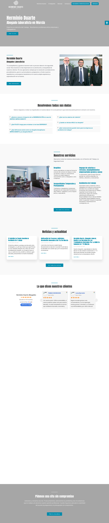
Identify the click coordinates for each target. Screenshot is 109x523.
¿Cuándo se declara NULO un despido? (71, 122)
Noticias (60, 3)
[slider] (54, 300)
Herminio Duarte (41, 3)
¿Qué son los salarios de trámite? (69, 117)
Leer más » (11, 256)
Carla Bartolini (80, 293)
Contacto (67, 3)
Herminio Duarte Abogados (26, 295)
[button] (80, 3)
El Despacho (52, 3)
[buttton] (54, 514)
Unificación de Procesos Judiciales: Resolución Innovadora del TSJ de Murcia (54, 239)
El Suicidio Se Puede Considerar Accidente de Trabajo (18, 239)
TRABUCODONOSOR (54, 293)
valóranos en (25, 305)
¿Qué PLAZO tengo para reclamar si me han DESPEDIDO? (29, 124)
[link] (16, 5)
